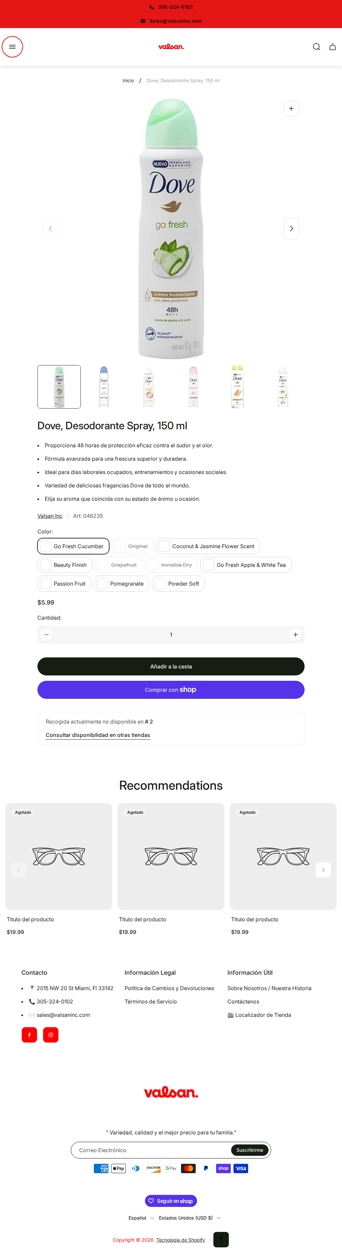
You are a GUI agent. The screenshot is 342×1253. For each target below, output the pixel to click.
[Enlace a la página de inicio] (171, 1093)
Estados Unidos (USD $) (186, 1218)
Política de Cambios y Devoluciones (169, 988)
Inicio (128, 80)
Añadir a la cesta (171, 666)
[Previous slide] (51, 228)
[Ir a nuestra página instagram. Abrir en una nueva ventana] (51, 1035)
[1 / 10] (59, 387)
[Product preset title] (58, 856)
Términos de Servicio (151, 1001)
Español (137, 1218)
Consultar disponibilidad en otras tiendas (98, 735)
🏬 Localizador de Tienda (259, 1014)
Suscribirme (249, 1150)
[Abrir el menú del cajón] (12, 46)
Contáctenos (243, 1001)
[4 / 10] (193, 387)
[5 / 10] (238, 387)
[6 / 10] (283, 387)
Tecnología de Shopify (180, 1240)
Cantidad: (49, 617)
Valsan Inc (49, 515)
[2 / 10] (104, 387)
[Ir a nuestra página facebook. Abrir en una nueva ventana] (29, 1035)
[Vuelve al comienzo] (221, 1240)
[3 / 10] (148, 387)
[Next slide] (291, 228)
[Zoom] (291, 109)
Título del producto (30, 919)
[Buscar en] (316, 46)
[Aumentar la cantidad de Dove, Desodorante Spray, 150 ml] (295, 634)
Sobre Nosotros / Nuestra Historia (269, 988)
